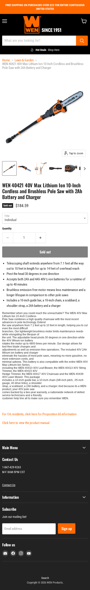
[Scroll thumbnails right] (83, 169)
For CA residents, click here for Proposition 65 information (39, 414)
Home (6, 60)
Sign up (66, 528)
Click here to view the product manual (25, 423)
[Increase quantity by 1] (40, 237)
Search (45, 578)
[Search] (82, 41)
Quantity (7, 228)
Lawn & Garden (24, 60)
